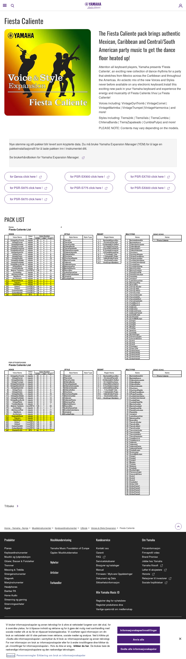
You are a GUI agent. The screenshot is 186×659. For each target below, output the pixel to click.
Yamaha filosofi (150, 565)
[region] (93, 639)
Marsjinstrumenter (13, 582)
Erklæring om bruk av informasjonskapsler (61, 655)
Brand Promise (150, 556)
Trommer (9, 565)
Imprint (11, 655)
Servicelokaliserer (105, 561)
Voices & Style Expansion (103, 528)
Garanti (100, 552)
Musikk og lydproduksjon (17, 556)
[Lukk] (180, 639)
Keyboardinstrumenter (66, 528)
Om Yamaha (148, 540)
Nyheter (54, 562)
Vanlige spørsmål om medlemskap (114, 609)
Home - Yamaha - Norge (16, 528)
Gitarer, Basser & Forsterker (19, 561)
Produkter (9, 540)
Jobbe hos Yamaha (152, 561)
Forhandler (56, 582)
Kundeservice (103, 540)
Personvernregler (26, 655)
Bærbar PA (10, 591)
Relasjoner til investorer (154, 578)
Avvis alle (138, 639)
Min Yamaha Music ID (107, 592)
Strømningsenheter (14, 604)
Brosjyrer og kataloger (107, 565)
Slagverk (9, 578)
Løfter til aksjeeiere (152, 569)
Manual (100, 569)
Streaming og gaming (15, 599)
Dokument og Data (106, 578)
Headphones (10, 586)
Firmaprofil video (150, 552)
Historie (146, 574)
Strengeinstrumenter (15, 574)
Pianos (8, 548)
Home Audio (10, 595)
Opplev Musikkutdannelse (64, 552)
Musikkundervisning (60, 540)
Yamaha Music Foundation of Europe (69, 548)
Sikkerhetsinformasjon (108, 582)
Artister (54, 572)
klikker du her (81, 646)
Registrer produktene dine (109, 604)
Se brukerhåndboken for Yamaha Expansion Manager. (44, 157)
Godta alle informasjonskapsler (139, 649)
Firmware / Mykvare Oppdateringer (114, 574)
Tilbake (9, 506)
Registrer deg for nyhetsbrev (111, 600)
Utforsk (83, 528)
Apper (7, 608)
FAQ (98, 556)
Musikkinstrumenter (41, 528)
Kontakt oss (102, 548)
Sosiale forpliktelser (152, 582)
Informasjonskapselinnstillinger (138, 630)
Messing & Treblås (14, 569)
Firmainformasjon (151, 548)
